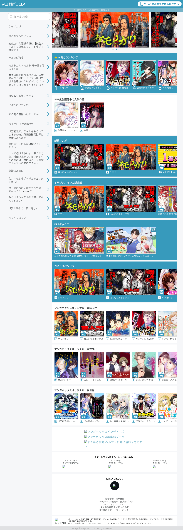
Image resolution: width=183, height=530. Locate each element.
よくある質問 (106, 506)
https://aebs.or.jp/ (128, 523)
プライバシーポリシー (120, 509)
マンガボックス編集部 (107, 501)
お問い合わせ (122, 506)
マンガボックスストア (114, 504)
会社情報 (109, 498)
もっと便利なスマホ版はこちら (161, 4)
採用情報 (120, 498)
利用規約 (103, 509)
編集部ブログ (126, 501)
